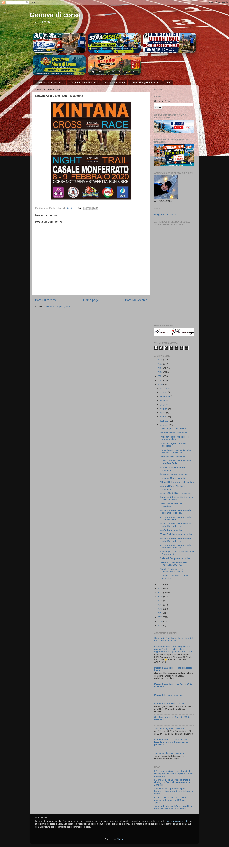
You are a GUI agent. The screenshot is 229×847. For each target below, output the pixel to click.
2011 (160, 617)
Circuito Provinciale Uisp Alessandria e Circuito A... (173, 570)
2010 (160, 621)
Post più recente (46, 300)
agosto (163, 400)
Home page (91, 300)
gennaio (164, 425)
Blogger (120, 839)
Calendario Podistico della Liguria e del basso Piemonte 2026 (173, 639)
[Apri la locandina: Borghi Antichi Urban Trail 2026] (169, 43)
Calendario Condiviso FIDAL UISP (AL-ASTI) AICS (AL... (176, 563)
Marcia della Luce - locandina (168, 695)
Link (168, 82)
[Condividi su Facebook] (93, 208)
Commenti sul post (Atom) (58, 306)
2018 (160, 588)
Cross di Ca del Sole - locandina (175, 493)
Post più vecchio (136, 300)
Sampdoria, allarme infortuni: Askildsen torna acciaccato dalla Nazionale (173, 807)
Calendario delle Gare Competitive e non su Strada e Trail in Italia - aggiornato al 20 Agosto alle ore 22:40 (173, 649)
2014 (160, 605)
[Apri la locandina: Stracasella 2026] (114, 43)
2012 (160, 613)
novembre (165, 388)
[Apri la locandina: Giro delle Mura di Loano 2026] (59, 65)
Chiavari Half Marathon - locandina (177, 482)
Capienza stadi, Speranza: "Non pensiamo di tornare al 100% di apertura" (170, 800)
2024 (160, 368)
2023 (160, 372)
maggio (164, 408)
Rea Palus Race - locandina (173, 432)
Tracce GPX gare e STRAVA (145, 82)
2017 (160, 592)
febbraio (164, 421)
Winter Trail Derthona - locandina (176, 534)
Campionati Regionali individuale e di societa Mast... (176, 498)
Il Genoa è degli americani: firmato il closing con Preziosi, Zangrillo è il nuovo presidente (174, 773)
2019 (160, 584)
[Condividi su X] (91, 208)
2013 (160, 609)
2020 (160, 384)
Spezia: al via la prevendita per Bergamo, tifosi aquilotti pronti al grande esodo (173, 791)
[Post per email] (79, 208)
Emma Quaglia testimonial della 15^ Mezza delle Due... (175, 451)
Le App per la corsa (114, 82)
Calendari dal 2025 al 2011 (50, 82)
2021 (160, 380)
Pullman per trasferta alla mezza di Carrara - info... (177, 552)
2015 (160, 601)
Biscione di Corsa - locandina (174, 474)
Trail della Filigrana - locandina (169, 753)
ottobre (164, 392)
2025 (160, 364)
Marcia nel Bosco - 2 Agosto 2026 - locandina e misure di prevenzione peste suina (171, 742)
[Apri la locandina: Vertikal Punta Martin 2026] (114, 65)
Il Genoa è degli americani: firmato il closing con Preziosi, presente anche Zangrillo (172, 782)
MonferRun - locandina (171, 530)
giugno (163, 404)
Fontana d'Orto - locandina (173, 478)
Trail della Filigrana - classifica (169, 728)
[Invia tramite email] (85, 208)
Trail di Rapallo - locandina (173, 428)
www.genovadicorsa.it (176, 821)
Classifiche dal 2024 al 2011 (83, 82)
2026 (160, 360)
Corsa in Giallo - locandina (173, 456)
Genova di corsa (55, 15)
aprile (163, 412)
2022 (160, 376)
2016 (160, 597)
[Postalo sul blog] (88, 208)
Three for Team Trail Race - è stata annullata (174, 438)
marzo (163, 417)
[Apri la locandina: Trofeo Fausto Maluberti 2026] (59, 43)
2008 (160, 625)
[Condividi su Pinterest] (96, 208)
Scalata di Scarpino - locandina (175, 558)
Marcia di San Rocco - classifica (170, 703)
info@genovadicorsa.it (165, 214)
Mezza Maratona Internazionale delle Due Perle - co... (175, 462)
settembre (165, 396)
